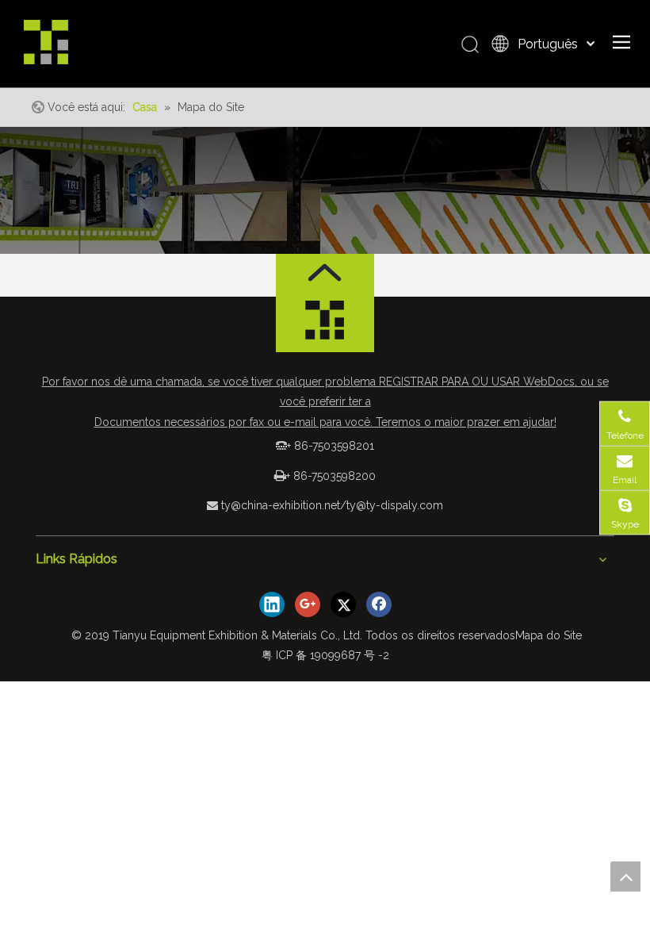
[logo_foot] (325, 324)
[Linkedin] (272, 604)
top (625, 876)
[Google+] (307, 604)
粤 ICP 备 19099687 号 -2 (325, 655)
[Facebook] (379, 604)
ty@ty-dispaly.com (394, 505)
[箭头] (325, 272)
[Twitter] (343, 604)
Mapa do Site (548, 635)
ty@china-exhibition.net (280, 505)
